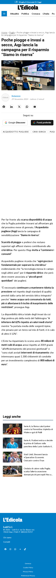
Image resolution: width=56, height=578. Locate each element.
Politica (25, 13)
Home (4, 32)
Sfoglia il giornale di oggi (30, 2)
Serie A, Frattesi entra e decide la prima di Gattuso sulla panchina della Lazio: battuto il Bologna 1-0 (38, 443)
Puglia (12, 32)
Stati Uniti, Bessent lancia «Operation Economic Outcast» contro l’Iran (36, 457)
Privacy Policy (28, 572)
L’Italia (46, 13)
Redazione (16, 96)
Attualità (14, 13)
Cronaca (36, 13)
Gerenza (28, 563)
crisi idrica (39, 132)
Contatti (6, 542)
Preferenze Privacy (28, 576)
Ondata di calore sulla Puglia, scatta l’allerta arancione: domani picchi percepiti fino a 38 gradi (37, 471)
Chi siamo (7, 537)
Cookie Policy (28, 568)
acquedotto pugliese (16, 132)
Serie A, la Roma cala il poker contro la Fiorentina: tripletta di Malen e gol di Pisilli (38, 429)
